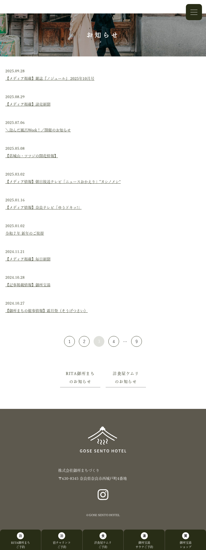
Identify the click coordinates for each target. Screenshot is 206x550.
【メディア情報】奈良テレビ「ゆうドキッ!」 (43, 207)
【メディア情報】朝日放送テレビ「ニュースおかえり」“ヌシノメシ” (63, 182)
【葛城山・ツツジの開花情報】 (31, 156)
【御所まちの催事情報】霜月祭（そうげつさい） (46, 311)
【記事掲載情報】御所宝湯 (27, 285)
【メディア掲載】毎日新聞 (27, 259)
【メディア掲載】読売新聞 (27, 104)
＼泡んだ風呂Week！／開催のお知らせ (38, 130)
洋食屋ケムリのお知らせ (126, 378)
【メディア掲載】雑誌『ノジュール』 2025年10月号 (49, 78)
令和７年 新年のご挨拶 (24, 233)
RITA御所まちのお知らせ (80, 378)
